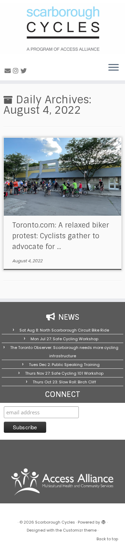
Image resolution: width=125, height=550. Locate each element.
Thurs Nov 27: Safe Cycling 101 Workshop (64, 373)
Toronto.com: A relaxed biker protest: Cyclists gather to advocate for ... (60, 236)
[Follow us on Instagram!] (16, 70)
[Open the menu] (113, 68)
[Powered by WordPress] (103, 520)
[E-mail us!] (9, 70)
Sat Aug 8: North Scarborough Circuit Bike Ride (64, 330)
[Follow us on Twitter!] (24, 70)
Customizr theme (80, 530)
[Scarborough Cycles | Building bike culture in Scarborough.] (62, 28)
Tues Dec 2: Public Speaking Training (64, 364)
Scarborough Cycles (55, 522)
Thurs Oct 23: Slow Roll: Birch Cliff (64, 382)
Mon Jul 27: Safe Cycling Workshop (64, 339)
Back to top (107, 539)
